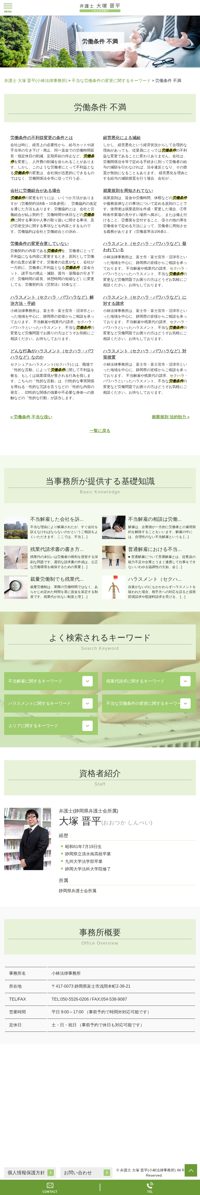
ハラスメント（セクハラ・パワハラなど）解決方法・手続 (52, 300)
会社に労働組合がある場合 (35, 190)
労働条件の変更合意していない (39, 243)
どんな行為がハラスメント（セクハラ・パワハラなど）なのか (52, 354)
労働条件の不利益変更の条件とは (41, 137)
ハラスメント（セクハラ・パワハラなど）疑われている (144, 246)
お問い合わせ (78, 1172)
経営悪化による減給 (122, 137)
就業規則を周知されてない (128, 190)
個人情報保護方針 (26, 1172)
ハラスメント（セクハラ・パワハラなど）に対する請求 (144, 300)
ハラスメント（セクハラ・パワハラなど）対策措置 (144, 354)
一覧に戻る (100, 430)
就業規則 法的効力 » (171, 417)
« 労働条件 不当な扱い (31, 417)
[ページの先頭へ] (191, 1170)
